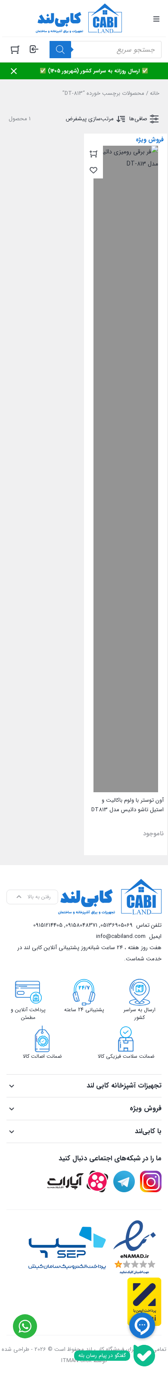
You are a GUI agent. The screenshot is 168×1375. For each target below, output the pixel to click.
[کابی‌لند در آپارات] (77, 1181)
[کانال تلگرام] (124, 1181)
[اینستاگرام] (151, 1181)
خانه (154, 93)
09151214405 (47, 925)
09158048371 (81, 925)
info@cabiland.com (121, 936)
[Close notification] (14, 71)
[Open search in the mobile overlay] (106, 49)
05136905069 (116, 925)
